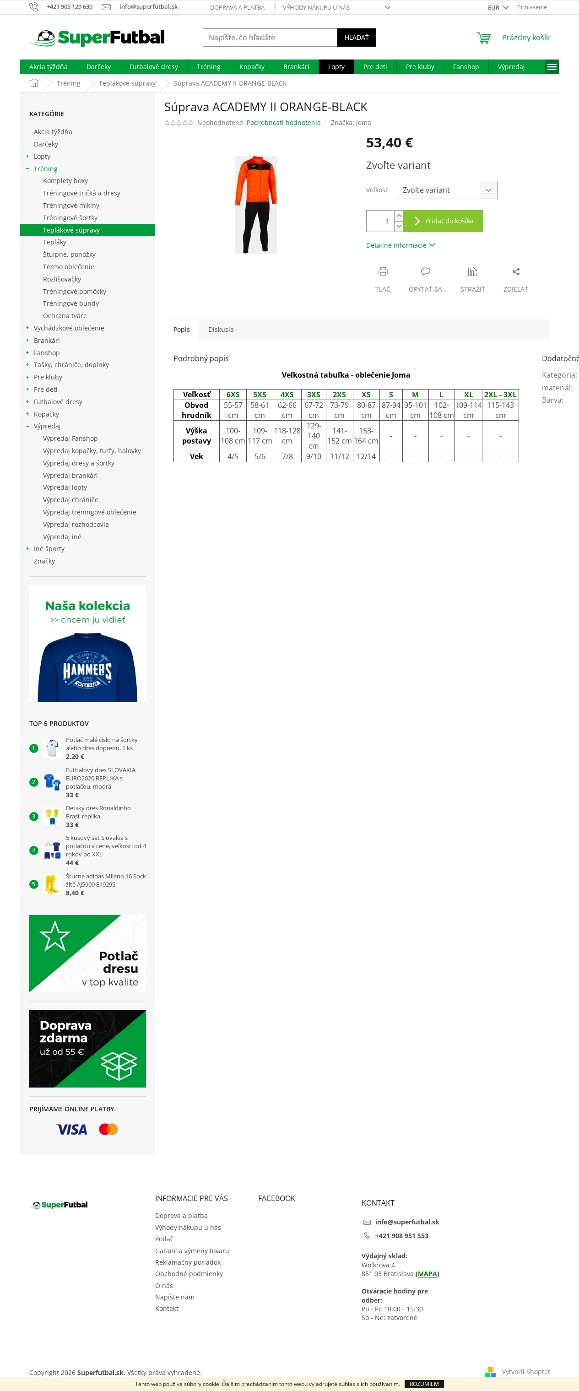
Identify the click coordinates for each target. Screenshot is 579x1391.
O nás (164, 1285)
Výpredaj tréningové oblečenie (89, 512)
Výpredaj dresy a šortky (78, 463)
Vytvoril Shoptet (526, 1371)
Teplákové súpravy (71, 230)
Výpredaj (47, 426)
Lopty (42, 156)
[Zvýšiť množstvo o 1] (398, 216)
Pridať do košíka (449, 220)
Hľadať (357, 37)
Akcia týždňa (53, 131)
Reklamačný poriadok (188, 1262)
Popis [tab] (181, 329)
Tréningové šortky (70, 217)
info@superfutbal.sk (407, 1222)
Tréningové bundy (71, 303)
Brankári (47, 340)
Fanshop (47, 352)
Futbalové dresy (58, 401)
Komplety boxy (65, 180)
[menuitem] (48, 67)
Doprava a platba (237, 7)
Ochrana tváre (65, 315)
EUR (494, 7)
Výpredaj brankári (70, 475)
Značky (44, 561)
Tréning (46, 168)
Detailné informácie (396, 245)
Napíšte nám (175, 1297)
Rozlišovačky (62, 279)
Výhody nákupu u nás (316, 7)
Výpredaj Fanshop (70, 438)
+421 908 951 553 (401, 1235)
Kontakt (167, 1308)
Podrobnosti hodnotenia (284, 122)
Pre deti (46, 389)
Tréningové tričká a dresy (81, 193)
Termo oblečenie (68, 266)
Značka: (351, 122)
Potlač (164, 1238)
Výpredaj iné (62, 536)
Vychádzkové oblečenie (69, 328)
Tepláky (54, 242)
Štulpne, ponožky (69, 254)
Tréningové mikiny (71, 205)
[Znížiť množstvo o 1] (398, 226)
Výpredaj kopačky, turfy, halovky (92, 450)
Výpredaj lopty (65, 487)
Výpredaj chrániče (70, 499)
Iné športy (49, 548)
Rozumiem (424, 1384)
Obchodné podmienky (189, 1273)
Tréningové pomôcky (74, 291)
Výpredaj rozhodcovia (76, 524)
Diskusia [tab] (221, 329)
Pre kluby (48, 377)
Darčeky (46, 144)
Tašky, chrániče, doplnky (71, 364)
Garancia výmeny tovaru (192, 1250)
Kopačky (46, 414)
